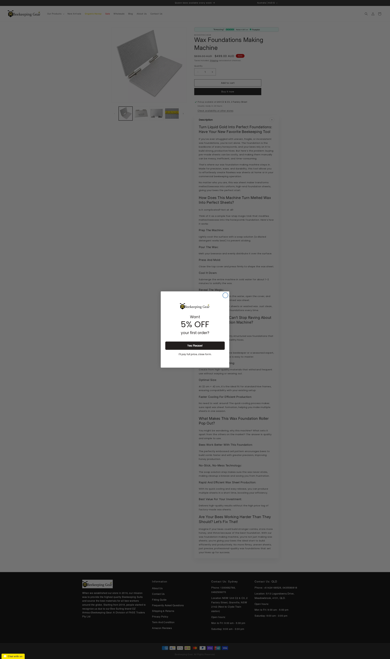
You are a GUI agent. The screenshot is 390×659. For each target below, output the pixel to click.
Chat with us (14, 656)
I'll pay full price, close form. (195, 354)
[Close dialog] (225, 295)
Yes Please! (195, 345)
